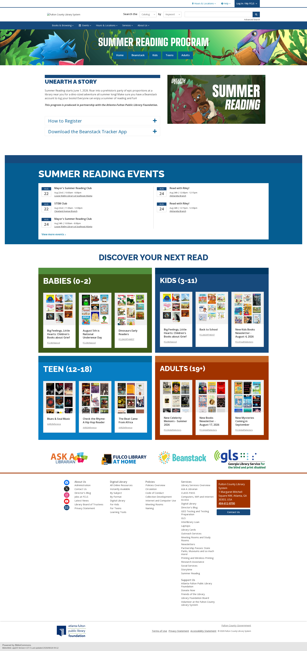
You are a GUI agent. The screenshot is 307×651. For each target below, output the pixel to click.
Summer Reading (190, 573)
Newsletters (188, 544)
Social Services (189, 565)
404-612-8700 (227, 503)
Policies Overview (155, 485)
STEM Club (60, 203)
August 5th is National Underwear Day (92, 334)
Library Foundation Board (195, 597)
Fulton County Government (236, 625)
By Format (116, 496)
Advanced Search (252, 19)
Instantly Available (120, 489)
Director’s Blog (83, 492)
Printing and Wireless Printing (197, 558)
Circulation (151, 489)
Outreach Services (191, 533)
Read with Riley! (179, 188)
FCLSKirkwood (53, 342)
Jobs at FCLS (81, 496)
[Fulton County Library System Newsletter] (66, 507)
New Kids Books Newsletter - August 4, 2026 (245, 333)
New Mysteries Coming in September (244, 421)
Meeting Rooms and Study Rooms (196, 539)
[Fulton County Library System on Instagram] (66, 495)
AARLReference (54, 424)
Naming (150, 508)
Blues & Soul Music (58, 419)
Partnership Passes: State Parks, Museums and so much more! (197, 551)
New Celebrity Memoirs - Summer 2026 (175, 421)
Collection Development (159, 496)
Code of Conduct (155, 492)
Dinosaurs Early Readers (128, 332)
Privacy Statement (85, 508)
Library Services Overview (195, 485)
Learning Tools (118, 512)
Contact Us (81, 489)
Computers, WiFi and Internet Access (197, 498)
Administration (83, 485)
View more (53, 234)
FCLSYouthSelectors (244, 342)
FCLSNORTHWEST (126, 339)
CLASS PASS (188, 492)
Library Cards (188, 529)
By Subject (116, 492)
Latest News (82, 500)
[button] (203, 3)
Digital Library (117, 500)
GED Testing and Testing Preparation (195, 513)
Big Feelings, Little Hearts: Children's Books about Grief (58, 334)
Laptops (185, 525)
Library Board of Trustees (89, 504)
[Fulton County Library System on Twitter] (66, 489)
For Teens (115, 508)
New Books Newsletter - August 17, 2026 (209, 421)
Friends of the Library (193, 594)
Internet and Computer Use (161, 500)
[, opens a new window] (67, 466)
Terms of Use (159, 630)
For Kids (114, 504)
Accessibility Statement (203, 630)
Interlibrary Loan (190, 522)
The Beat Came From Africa (128, 420)
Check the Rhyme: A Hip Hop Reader (94, 420)
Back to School (209, 329)
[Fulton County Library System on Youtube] (66, 501)
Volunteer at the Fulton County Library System (198, 603)
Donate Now (188, 590)
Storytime (186, 569)
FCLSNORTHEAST (207, 334)
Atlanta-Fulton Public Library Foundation (196, 585)
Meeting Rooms (154, 504)
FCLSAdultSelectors (172, 430)
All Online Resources (121, 485)
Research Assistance (192, 561)
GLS (183, 518)
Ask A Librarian (189, 489)
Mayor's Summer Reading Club (73, 188)
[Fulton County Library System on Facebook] (66, 482)
